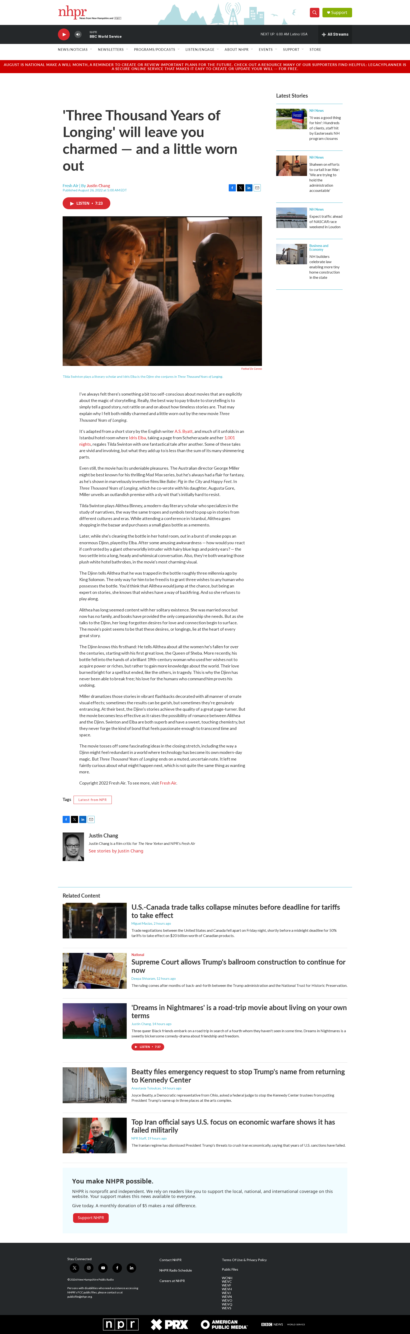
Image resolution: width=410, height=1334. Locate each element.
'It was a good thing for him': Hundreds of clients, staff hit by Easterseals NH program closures (325, 128)
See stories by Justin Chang (116, 851)
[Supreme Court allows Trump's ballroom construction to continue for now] (95, 971)
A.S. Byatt (184, 431)
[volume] (78, 34)
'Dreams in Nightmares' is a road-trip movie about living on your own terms (239, 1011)
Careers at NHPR (172, 1281)
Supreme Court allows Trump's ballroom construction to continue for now (238, 966)
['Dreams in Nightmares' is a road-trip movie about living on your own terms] (95, 1021)
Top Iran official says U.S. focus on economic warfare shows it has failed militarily (233, 1126)
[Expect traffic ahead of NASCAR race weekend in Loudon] (291, 218)
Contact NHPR (170, 1260)
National (137, 954)
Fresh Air (168, 782)
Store (315, 49)
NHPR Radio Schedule (175, 1270)
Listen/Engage (200, 49)
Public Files (230, 1269)
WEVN (227, 1297)
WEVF (226, 1285)
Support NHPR (91, 1217)
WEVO (227, 1300)
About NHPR (237, 49)
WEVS (226, 1308)
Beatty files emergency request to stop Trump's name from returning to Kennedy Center (238, 1075)
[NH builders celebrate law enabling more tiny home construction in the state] (291, 254)
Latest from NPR (93, 800)
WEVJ (226, 1293)
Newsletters (111, 49)
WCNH (227, 1278)
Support (339, 12)
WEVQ (227, 1304)
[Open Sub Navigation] (91, 49)
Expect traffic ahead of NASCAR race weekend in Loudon (325, 221)
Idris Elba (137, 437)
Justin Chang (98, 185)
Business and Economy (318, 247)
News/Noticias (73, 49)
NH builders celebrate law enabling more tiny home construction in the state (324, 266)
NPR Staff (138, 1138)
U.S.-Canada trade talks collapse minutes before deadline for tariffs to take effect (235, 911)
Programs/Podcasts (154, 49)
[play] (64, 34)
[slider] (85, 34)
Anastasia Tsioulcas (146, 1088)
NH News (316, 110)
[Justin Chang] (73, 847)
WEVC (227, 1281)
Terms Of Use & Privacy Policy (244, 1260)
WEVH (227, 1289)
